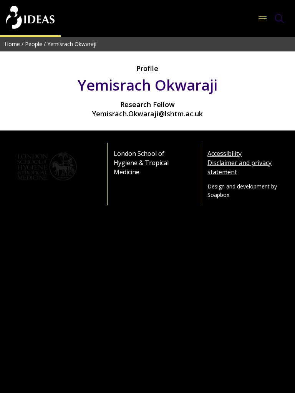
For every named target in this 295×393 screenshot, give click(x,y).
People (33, 44)
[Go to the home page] (30, 18)
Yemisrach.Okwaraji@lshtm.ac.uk (147, 113)
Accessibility (224, 153)
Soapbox (218, 194)
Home (12, 44)
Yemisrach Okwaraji (71, 44)
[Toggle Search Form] (279, 19)
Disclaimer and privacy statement (239, 167)
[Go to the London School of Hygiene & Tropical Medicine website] (53, 166)
